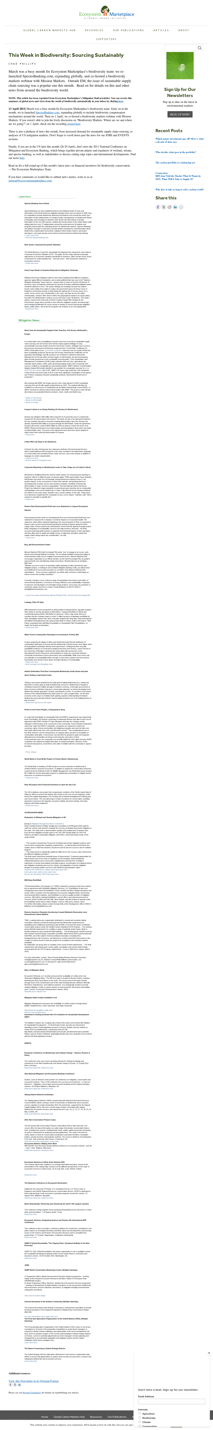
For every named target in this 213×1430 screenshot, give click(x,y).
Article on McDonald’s (34, 400)
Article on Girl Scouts (34, 398)
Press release (31, 752)
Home (44, 1416)
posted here (73, 124)
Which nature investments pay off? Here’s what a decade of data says (179, 140)
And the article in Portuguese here (38, 460)
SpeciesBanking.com (47, 112)
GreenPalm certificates (53, 350)
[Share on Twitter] (163, 207)
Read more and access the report (38, 702)
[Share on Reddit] (169, 207)
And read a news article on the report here (40, 872)
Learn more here (32, 235)
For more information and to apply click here (41, 1316)
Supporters (106, 39)
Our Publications (128, 30)
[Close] (209, 1353)
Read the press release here (35, 991)
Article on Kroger (32, 402)
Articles (161, 30)
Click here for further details (34, 1296)
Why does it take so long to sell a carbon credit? (179, 189)
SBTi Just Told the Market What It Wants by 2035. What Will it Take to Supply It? (178, 176)
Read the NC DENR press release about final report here (46, 870)
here (121, 101)
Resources (94, 30)
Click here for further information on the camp (41, 1141)
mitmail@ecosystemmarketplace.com (30, 180)
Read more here (32, 263)
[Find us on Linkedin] (19, 1385)
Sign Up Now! (180, 114)
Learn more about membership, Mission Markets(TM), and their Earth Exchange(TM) (58, 595)
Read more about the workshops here (38, 1114)
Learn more (30, 538)
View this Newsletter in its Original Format (33, 1381)
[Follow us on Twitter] (15, 1385)
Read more (30, 435)
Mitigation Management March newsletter (47, 824)
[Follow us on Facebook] (10, 1385)
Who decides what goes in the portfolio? (175, 152)
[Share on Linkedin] (175, 207)
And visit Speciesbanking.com (37, 237)
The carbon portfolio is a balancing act (175, 162)
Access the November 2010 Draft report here (41, 874)
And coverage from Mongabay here (39, 664)
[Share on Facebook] (157, 207)
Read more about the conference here (38, 1068)
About (183, 30)
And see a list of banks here (35, 1012)
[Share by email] (181, 207)
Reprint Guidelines (32, 1392)
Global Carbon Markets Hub (49, 30)
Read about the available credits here (38, 1010)
